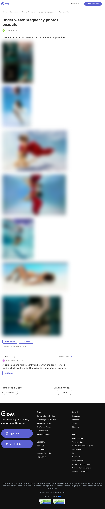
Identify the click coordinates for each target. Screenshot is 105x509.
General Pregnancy (29, 12)
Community (14, 12)
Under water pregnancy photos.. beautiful (54, 12)
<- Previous (10, 392)
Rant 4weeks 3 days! (12, 387)
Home (4, 12)
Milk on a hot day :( (63, 387)
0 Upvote (10, 373)
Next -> (64, 392)
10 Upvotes (11, 341)
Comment (27, 341)
